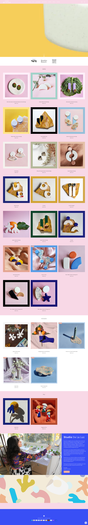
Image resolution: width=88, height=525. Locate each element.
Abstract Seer (16, 205)
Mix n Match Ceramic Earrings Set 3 (44, 309)
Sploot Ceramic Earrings (16, 240)
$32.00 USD (71, 276)
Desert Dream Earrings (44, 240)
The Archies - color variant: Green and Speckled (17, 174)
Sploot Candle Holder (16, 351)
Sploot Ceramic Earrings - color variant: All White (17, 243)
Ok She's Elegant (71, 205)
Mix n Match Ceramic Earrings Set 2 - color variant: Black (16, 312)
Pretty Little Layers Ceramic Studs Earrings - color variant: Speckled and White (43, 174)
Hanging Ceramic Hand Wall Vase (44, 351)
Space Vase (16, 386)
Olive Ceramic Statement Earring (71, 101)
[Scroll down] (44, 56)
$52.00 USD (16, 276)
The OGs (71, 240)
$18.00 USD (16, 428)
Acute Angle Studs (44, 136)
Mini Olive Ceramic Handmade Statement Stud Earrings (16, 101)
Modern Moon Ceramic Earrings (16, 136)
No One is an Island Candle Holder (71, 351)
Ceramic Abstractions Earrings (71, 136)
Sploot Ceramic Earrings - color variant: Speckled (16, 243)
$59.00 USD (71, 172)
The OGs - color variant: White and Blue (71, 243)
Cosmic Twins (44, 274)
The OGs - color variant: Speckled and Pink (70, 243)
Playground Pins (44, 427)
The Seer (44, 205)
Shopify (49, 518)
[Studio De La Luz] (7, 2)
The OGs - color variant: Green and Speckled (69, 243)
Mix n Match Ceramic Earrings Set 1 (72, 274)
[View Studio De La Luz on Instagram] (44, 516)
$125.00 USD (16, 387)
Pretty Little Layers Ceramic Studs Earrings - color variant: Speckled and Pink (44, 174)
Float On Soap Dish (44, 386)
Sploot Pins (16, 427)
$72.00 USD (44, 241)
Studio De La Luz (42, 518)
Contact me (67, 471)
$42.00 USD (16, 241)
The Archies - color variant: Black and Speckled (18, 174)
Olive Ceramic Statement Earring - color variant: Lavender (71, 105)
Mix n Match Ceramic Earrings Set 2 (16, 309)
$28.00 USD (16, 103)
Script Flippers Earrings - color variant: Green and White (71, 174)
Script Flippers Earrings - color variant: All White (70, 174)
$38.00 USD (44, 172)
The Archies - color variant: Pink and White (16, 174)
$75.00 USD (44, 387)
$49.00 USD (16, 172)
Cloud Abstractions (16, 274)
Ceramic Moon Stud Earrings (44, 101)
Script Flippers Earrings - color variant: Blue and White (69, 174)
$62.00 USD (71, 103)
